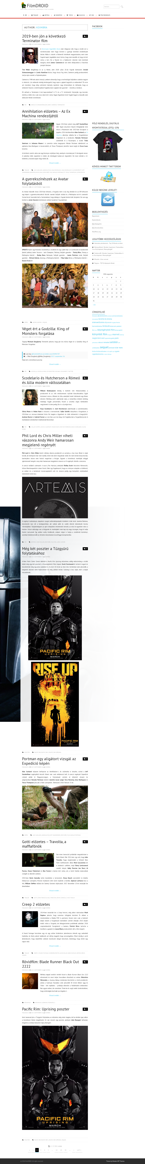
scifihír (63, 542)
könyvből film (47, 172)
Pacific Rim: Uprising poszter (45, 1008)
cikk (92, 15)
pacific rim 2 (45, 752)
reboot (100, 342)
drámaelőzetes (98, 322)
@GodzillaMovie (37, 354)
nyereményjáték (109, 338)
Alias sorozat (104, 259)
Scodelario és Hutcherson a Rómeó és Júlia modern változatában (51, 380)
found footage (43, 953)
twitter (70, 371)
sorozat (112, 347)
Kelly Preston (51, 897)
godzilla (34, 371)
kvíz (96, 330)
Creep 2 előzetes (36, 904)
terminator (61, 105)
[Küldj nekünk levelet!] (108, 199)
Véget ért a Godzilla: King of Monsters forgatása (45, 331)
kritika (46, 15)
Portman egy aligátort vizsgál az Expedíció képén (49, 761)
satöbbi (114, 342)
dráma (109, 319)
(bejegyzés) (96, 224)
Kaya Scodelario (76, 427)
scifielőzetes (81, 172)
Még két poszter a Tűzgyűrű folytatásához (45, 551)
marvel (115, 334)
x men (105, 354)
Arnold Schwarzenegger (39, 105)
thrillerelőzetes (101, 351)
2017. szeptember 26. (58, 356)
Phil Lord (57, 542)
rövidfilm (27, 1002)
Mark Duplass (72, 953)
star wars (119, 347)
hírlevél (106, 326)
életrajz (109, 354)
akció (95, 316)
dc (106, 319)
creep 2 (36, 953)
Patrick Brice (81, 953)
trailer (35, 15)
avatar (35, 322)
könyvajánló (118, 330)
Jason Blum (63, 953)
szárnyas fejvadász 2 (48, 1002)
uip (113, 351)
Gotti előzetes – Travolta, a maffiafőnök (44, 844)
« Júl (94, 305)
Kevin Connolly (61, 897)
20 (61, 1150)
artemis (33, 542)
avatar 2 (39, 322)
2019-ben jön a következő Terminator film (44, 38)
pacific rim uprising (55, 752)
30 (65, 1150)
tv (107, 351)
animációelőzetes (117, 316)
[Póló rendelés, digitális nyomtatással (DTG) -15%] (108, 145)
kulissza (82, 15)
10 (56, 1150)
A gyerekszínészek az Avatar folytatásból (45, 181)
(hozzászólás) (97, 228)
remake (106, 342)
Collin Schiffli (35, 427)
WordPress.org (96, 232)
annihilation (47, 170)
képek (26, 322)
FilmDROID (37, 5)
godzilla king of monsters (46, 371)
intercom (113, 326)
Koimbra (41, 27)
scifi (119, 342)
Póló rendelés (105, 15)
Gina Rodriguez (56, 170)
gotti (35, 897)
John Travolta (42, 897)
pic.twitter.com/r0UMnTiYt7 (51, 354)
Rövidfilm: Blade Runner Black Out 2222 (50, 964)
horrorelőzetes (54, 953)
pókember (95, 342)
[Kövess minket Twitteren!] (108, 177)
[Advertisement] (108, 86)
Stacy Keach (71, 897)
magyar (110, 334)
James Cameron (52, 105)
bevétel (102, 319)
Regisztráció (95, 216)
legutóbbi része (51, 49)
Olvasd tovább (55, 163)
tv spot (110, 351)
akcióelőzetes (102, 316)
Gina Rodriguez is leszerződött (72, 170)
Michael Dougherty (61, 371)
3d (93, 316)
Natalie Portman (58, 172)
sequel (45, 322)
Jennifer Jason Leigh (36, 172)
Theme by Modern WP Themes (115, 1161)
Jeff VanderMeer (55, 835)
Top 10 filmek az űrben (116, 243)
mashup (122, 334)
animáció (110, 316)
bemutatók (95, 319)
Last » (79, 1150)
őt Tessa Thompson (69, 172)
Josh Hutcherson (65, 427)
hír (26, 15)
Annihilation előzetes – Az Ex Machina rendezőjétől (46, 113)
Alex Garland (38, 170)
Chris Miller (40, 542)
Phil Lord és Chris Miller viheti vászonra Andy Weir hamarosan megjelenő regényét (48, 440)
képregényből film (106, 329)
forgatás (114, 322)
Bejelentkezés (96, 220)
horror (118, 322)
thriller (94, 351)
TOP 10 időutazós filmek (107, 263)
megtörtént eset (98, 338)
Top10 (70, 15)
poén (117, 338)
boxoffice (58, 15)
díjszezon (108, 322)
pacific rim (37, 752)
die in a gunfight (46, 427)
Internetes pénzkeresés (101, 243)
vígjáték (116, 351)
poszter (27, 752)
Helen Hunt (55, 427)
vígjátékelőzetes (97, 354)
